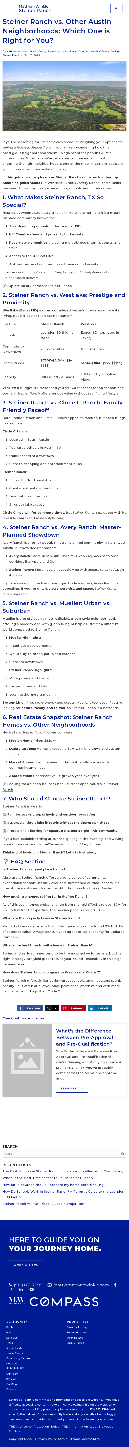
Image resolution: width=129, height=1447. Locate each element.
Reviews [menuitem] (11, 1379)
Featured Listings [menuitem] (77, 1333)
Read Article (72, 1088)
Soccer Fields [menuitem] (14, 1348)
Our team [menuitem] (12, 1374)
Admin (62, 1439)
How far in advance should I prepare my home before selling (53, 1185)
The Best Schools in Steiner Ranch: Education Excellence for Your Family (63, 1171)
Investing (53, 51)
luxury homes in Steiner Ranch (46, 286)
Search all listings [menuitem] (78, 1327)
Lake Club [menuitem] (12, 1338)
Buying (42, 51)
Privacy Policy (46, 1439)
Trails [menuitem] (9, 1343)
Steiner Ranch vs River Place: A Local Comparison (43, 1204)
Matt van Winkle (16, 51)
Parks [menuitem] (9, 1333)
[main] (64, 618)
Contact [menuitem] (11, 1389)
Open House (86, 51)
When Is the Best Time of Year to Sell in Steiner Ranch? (49, 1178)
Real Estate (102, 51)
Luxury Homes (68, 51)
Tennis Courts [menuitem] (14, 1353)
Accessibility (91, 1439)
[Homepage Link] (35, 8)
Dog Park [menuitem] (11, 1364)
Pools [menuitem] (9, 1327)
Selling (115, 51)
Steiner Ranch (11, 55)
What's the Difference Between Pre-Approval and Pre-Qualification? (84, 1037)
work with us (26, 1264)
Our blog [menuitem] (11, 1384)
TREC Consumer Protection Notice (34, 1426)
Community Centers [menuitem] (18, 1358)
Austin (33, 51)
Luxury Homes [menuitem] (75, 1343)
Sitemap (75, 1439)
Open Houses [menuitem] (75, 1338)
